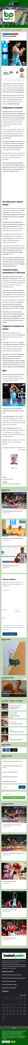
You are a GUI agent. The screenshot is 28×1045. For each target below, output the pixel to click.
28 (17, 1013)
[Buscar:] (11, 787)
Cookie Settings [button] (6, 1041)
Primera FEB (15, 34)
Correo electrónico (18, 610)
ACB (10, 712)
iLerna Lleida (13, 722)
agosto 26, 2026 (6, 540)
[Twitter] (15, 4)
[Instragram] (12, 4)
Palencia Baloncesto (7, 507)
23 (24, 1010)
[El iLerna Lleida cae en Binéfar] (4, 722)
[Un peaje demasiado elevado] (4, 738)
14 (17, 1007)
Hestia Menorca (6, 561)
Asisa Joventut (14, 712)
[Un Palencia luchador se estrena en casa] (14, 500)
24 (3, 1013)
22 (21, 1010)
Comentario (6, 590)
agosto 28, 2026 (6, 911)
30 (24, 1013)
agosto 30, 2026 (6, 512)
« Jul (3, 1020)
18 (7, 1010)
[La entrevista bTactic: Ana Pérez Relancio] (14, 688)
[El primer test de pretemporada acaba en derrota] (4, 714)
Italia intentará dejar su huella (16, 731)
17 (3, 1010)
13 (14, 1007)
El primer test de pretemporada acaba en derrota (14, 716)
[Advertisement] (15, 186)
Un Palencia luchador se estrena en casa (13, 511)
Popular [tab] (12, 701)
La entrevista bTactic (7, 691)
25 (7, 1013)
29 (21, 1013)
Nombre (5, 609)
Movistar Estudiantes (7, 34)
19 (10, 1010)
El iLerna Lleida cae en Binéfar (16, 724)
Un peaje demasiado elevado (15, 739)
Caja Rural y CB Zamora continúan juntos (13, 538)
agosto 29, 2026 (6, 883)
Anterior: (8, 478)
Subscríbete (14, 797)
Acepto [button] (13, 1041)
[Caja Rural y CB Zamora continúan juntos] (14, 528)
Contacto (14, 1028)
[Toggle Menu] (3, 26)
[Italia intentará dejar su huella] (4, 730)
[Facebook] (10, 4)
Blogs (10, 737)
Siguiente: (11, 483)
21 (17, 1010)
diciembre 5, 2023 (7, 38)
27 (14, 1013)
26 (10, 1013)
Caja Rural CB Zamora (7, 534)
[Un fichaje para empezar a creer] (14, 555)
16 (24, 1007)
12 (10, 1007)
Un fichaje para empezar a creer (10, 565)
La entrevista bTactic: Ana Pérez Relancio (14, 693)
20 (14, 1010)
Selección (11, 730)
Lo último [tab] (5, 701)
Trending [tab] (19, 701)
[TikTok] (18, 4)
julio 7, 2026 (6, 695)
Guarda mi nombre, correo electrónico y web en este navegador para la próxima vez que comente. (14, 627)
